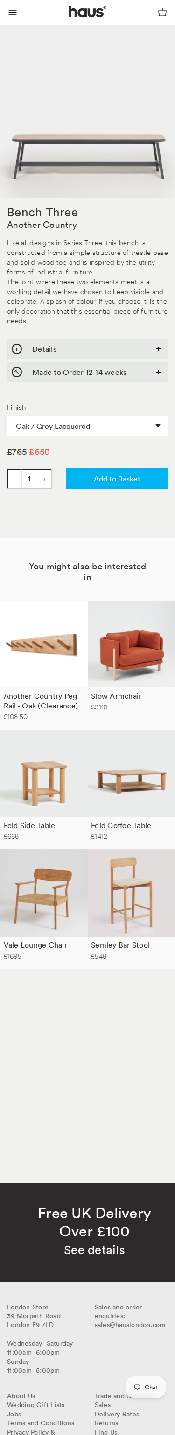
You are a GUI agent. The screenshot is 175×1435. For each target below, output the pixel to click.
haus (70, 22)
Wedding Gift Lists (36, 1405)
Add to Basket (117, 478)
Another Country (42, 224)
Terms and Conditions (40, 1423)
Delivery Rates (117, 1414)
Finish (16, 407)
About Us (21, 1396)
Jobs (14, 1414)
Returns (107, 1423)
